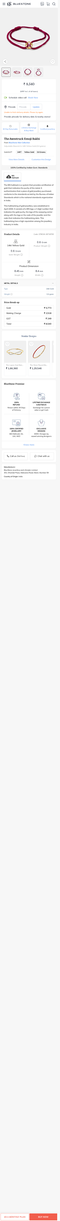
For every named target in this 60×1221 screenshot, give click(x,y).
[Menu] (4, 4)
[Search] (54, 4)
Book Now (33, 97)
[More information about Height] (22, 275)
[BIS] (12, 177)
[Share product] (5, 61)
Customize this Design (41, 159)
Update (36, 107)
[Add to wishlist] (52, 61)
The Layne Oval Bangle (15, 365)
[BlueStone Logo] (19, 4)
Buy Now (43, 1217)
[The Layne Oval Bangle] (15, 352)
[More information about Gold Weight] (21, 255)
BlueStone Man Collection (19, 142)
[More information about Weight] (11, 294)
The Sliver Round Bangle (39, 365)
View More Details (16, 159)
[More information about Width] (42, 275)
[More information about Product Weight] (49, 246)
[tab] (6, 72)
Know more (29, 444)
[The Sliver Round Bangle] (39, 352)
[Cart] (48, 4)
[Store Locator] (42, 4)
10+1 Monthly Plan (14, 1217)
